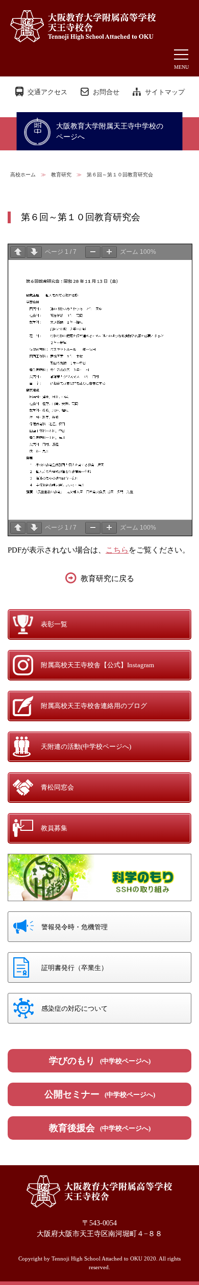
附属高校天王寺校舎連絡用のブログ (94, 706)
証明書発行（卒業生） (74, 968)
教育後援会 (100, 1128)
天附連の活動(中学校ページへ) (86, 746)
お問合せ (106, 92)
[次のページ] (34, 252)
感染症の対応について (74, 1008)
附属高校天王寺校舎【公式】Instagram (97, 665)
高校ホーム (23, 174)
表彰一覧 (54, 624)
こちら (117, 550)
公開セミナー (99, 1094)
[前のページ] (18, 252)
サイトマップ (165, 92)
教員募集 (54, 828)
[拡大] (109, 252)
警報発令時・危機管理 (74, 927)
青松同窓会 (57, 787)
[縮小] (93, 252)
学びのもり (100, 1061)
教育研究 (61, 174)
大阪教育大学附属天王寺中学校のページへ (109, 131)
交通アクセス (47, 92)
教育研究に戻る (107, 578)
